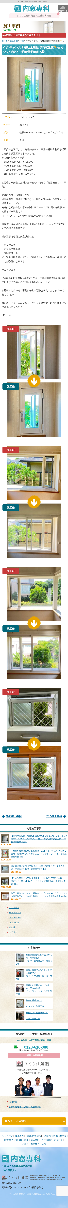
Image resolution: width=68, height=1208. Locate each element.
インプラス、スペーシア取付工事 (34, 989)
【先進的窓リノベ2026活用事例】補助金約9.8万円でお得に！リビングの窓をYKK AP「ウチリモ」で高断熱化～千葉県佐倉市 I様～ (38, 881)
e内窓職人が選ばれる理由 (16, 1140)
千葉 (22, 41)
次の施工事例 (54, 816)
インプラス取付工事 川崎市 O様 (35, 959)
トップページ (6, 1136)
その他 (12, 927)
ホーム (5, 41)
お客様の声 (46, 1140)
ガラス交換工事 (37, 1015)
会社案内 (19, 1136)
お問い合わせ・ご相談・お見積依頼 (25, 1107)
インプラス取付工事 (35, 1003)
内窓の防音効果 (33, 1136)
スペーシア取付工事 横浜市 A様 (35, 974)
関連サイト (63, 11)
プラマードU (15, 917)
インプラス (14, 907)
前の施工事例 (14, 816)
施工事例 (14, 41)
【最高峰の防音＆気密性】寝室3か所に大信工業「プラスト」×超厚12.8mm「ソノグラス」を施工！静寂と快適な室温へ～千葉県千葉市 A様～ (39, 839)
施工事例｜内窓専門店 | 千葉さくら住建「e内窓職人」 (34, 1)
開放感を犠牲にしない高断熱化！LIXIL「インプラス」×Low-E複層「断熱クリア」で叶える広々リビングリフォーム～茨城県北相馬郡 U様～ (39, 854)
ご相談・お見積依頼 (34, 1055)
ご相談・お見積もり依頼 (34, 1144)
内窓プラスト (15, 912)
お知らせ (58, 1140)
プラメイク (14, 922)
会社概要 (13, 1102)
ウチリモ (13, 932)
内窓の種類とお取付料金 (55, 1136)
